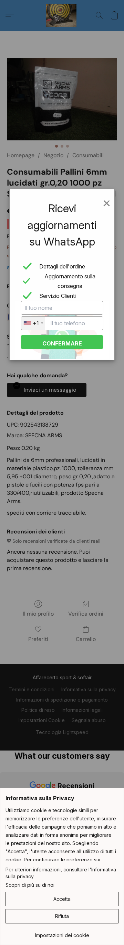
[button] (62, 899)
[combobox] (33, 323)
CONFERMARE (62, 343)
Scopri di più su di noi (30, 885)
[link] (62, 933)
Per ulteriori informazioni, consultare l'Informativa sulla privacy (61, 873)
